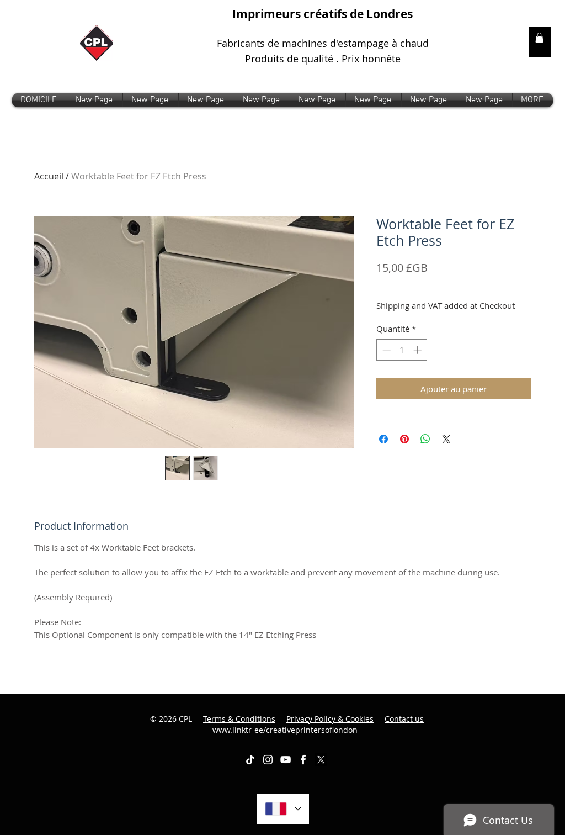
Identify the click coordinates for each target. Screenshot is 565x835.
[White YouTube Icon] (285, 759)
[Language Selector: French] (283, 809)
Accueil (48, 176)
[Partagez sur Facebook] (383, 439)
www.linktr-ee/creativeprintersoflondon (318, 724)
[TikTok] (250, 759)
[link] (539, 38)
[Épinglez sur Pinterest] (404, 439)
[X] (321, 759)
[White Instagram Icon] (268, 759)
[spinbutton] (402, 350)
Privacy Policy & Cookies (330, 719)
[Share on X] (446, 439)
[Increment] (418, 350)
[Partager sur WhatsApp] (425, 439)
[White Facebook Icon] (303, 759)
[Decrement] (385, 350)
